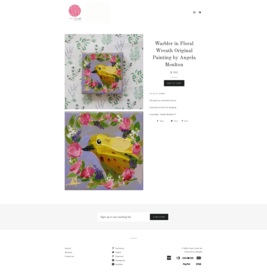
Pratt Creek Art (195, 248)
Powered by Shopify (193, 252)
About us (68, 252)
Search (68, 248)
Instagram (120, 260)
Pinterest (119, 256)
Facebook (119, 248)
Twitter (118, 252)
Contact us (69, 256)
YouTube (119, 264)
